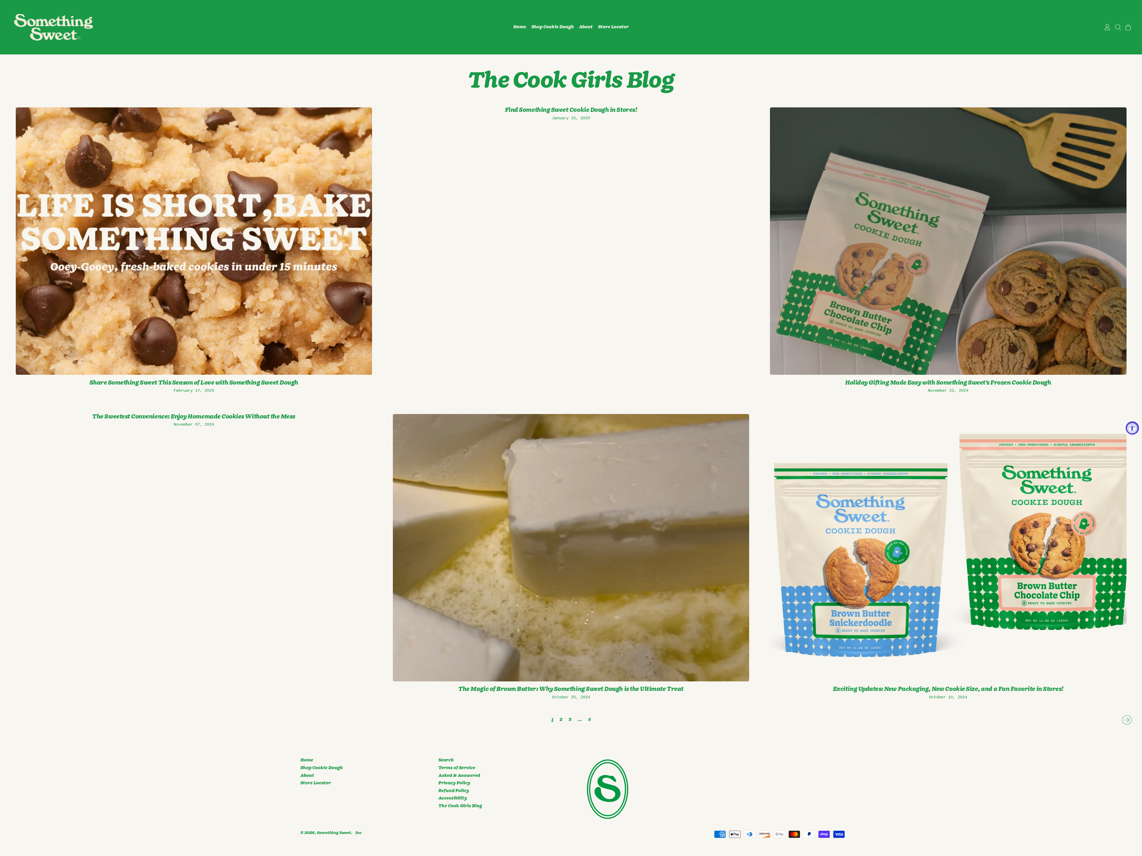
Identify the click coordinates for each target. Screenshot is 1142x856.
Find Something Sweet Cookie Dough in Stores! (571, 110)
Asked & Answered (459, 775)
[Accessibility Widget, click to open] (1132, 428)
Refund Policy (453, 791)
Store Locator (613, 27)
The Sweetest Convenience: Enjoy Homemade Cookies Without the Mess (193, 417)
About (586, 27)
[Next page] (1127, 720)
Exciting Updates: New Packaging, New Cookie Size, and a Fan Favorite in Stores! (948, 689)
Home (519, 27)
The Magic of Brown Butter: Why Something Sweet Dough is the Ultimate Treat (570, 689)
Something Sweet (334, 832)
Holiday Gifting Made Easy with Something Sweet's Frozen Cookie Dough (948, 383)
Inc (358, 832)
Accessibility (452, 798)
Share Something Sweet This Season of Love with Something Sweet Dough (194, 383)
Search (446, 760)
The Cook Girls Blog (460, 806)
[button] (1117, 27)
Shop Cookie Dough (552, 27)
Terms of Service (456, 768)
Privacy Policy (454, 783)
